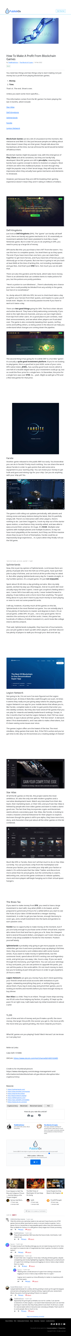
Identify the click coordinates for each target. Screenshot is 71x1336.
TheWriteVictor (13, 62)
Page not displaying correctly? (35, 1316)
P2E (48, 1106)
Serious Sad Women (17, 1200)
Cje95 (32, 1200)
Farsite (9, 123)
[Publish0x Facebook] (52, 1324)
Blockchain (23, 1106)
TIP (36, 1162)
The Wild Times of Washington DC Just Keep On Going (34, 1193)
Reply (21, 1229)
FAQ (15, 1320)
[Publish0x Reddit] (59, 1324)
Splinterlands (12, 117)
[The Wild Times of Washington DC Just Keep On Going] (35, 1183)
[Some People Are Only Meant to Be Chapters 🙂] (56, 1183)
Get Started (61, 11)
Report (29, 1229)
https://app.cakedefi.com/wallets (18, 1100)
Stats (31, 1320)
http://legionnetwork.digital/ (17, 1096)
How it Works (9, 1320)
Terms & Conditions (52, 1328)
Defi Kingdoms (12, 112)
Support (42, 1320)
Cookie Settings (50, 1320)
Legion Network (13, 128)
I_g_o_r (12, 1244)
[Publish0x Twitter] (54, 1324)
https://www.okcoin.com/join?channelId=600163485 (36, 1058)
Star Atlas (10, 107)
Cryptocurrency (12, 1106)
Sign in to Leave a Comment (36, 1211)
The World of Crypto (26, 62)
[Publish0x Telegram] (57, 1324)
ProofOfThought (56, 1200)
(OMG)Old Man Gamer (17, 1219)
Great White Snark (16, 1287)
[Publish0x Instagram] (62, 1324)
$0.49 (8, 66)
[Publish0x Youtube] (64, 1324)
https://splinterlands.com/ (16, 1089)
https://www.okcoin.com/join (17, 1102)
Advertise (36, 1320)
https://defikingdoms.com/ (16, 1098)
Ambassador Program (23, 1320)
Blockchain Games (36, 1106)
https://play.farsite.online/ (16, 1093)
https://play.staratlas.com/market (19, 1091)
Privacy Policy (62, 1328)
